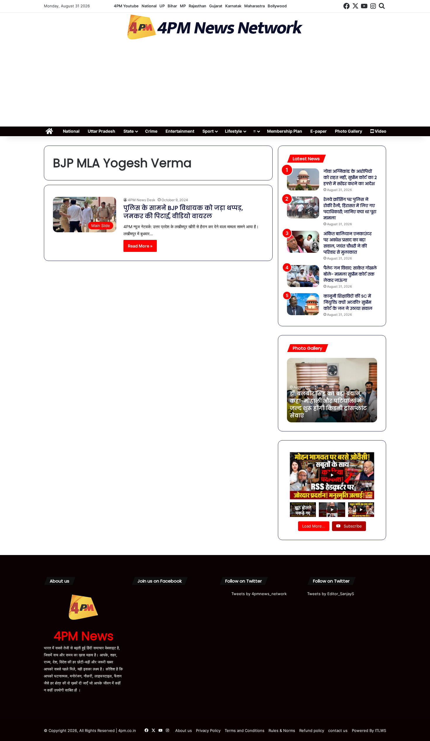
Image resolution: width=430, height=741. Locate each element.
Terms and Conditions (244, 730)
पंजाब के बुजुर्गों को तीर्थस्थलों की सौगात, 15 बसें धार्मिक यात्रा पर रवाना (329, 408)
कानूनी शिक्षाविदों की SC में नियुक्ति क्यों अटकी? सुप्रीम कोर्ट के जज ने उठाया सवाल (348, 302)
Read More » (140, 245)
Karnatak (233, 6)
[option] (332, 390)
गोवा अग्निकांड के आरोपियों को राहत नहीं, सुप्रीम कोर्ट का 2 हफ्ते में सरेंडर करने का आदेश (350, 177)
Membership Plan (284, 131)
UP (162, 6)
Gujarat (215, 6)
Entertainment (180, 131)
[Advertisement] (215, 85)
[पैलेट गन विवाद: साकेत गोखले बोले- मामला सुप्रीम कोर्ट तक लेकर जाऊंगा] (303, 276)
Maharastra (254, 6)
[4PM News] (215, 27)
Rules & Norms (282, 730)
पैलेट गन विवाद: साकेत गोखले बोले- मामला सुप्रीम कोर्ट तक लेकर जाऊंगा (350, 274)
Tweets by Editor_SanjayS (330, 593)
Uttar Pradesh (101, 131)
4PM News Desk (141, 200)
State (128, 131)
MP (183, 6)
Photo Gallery (348, 131)
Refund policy (311, 730)
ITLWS (380, 730)
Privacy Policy (208, 730)
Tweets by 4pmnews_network (259, 593)
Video (380, 131)
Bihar (172, 6)
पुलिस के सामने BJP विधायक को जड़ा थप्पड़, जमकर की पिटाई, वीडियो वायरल (183, 212)
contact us (338, 730)
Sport (208, 131)
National (149, 6)
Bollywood (277, 6)
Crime (151, 131)
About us (183, 730)
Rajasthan (197, 6)
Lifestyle (233, 131)
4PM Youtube (126, 6)
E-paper (318, 131)
